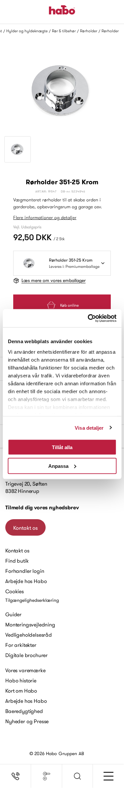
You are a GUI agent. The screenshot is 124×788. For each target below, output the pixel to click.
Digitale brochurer (26, 655)
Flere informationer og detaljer (44, 217)
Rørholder (88, 30)
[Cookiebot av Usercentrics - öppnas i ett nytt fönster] (88, 318)
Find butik (16, 560)
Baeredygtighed (24, 711)
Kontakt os (25, 527)
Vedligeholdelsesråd (28, 634)
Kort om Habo (21, 690)
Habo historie (20, 680)
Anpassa (58, 466)
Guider (13, 614)
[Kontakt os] (15, 776)
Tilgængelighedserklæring (32, 600)
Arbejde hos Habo (26, 581)
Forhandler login (24, 571)
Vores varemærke (25, 670)
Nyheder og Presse (27, 721)
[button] (77, 776)
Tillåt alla (62, 447)
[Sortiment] (46, 776)
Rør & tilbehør (64, 30)
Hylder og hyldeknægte (27, 30)
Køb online (69, 305)
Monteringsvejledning (30, 624)
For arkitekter (20, 645)
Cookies (14, 591)
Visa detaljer (89, 427)
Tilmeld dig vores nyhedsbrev (42, 507)
